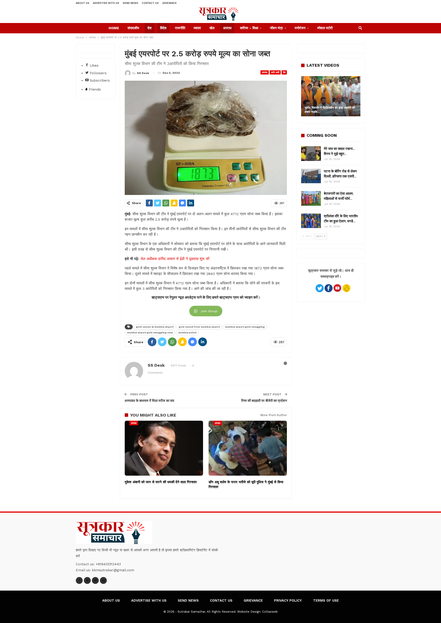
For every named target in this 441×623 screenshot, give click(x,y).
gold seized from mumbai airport (199, 327)
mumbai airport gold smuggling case (150, 332)
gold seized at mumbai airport (154, 327)
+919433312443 (108, 564)
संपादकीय (133, 28)
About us (82, 3)
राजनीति (180, 28)
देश (149, 28)
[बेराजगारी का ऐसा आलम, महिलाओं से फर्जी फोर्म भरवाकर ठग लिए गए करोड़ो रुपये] (311, 198)
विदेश (163, 28)
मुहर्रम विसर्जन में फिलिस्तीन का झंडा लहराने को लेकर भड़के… (330, 110)
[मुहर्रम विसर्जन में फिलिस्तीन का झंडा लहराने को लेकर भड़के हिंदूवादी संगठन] (331, 96)
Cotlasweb (270, 611)
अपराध (227, 28)
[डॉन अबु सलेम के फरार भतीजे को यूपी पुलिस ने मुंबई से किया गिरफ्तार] (248, 448)
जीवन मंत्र (276, 28)
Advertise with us (106, 3)
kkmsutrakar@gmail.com (113, 570)
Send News (130, 3)
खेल (212, 28)
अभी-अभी (275, 72)
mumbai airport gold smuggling (245, 327)
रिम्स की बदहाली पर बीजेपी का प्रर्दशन (264, 401)
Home (114, 28)
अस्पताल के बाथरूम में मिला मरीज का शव (149, 401)
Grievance (169, 3)
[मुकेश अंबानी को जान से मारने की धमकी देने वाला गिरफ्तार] (164, 448)
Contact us (150, 3)
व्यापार (197, 28)
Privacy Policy (288, 600)
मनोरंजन (300, 28)
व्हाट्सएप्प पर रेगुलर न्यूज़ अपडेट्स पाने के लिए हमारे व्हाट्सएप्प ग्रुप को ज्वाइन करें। (206, 297)
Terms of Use (326, 600)
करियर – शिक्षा (249, 28)
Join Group (209, 311)
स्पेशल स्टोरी (325, 28)
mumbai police (187, 332)
